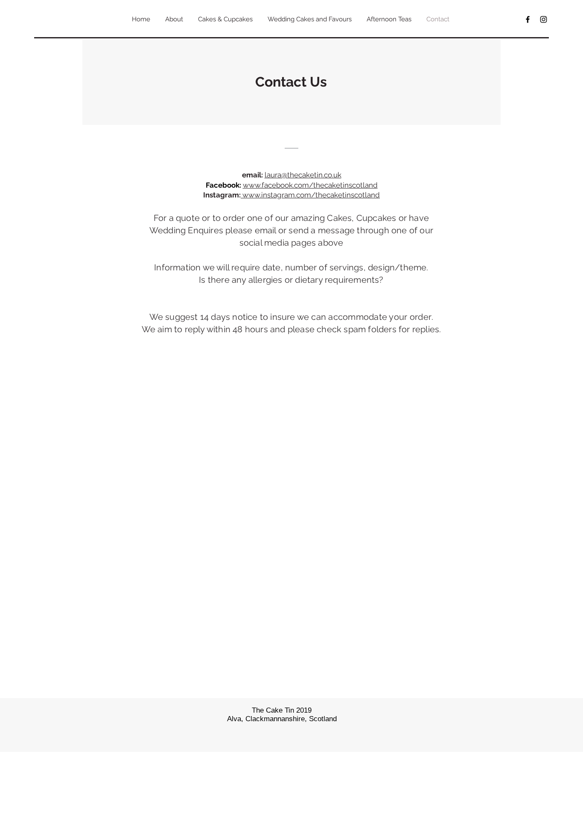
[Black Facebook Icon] (527, 19)
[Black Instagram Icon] (543, 19)
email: (252, 175)
